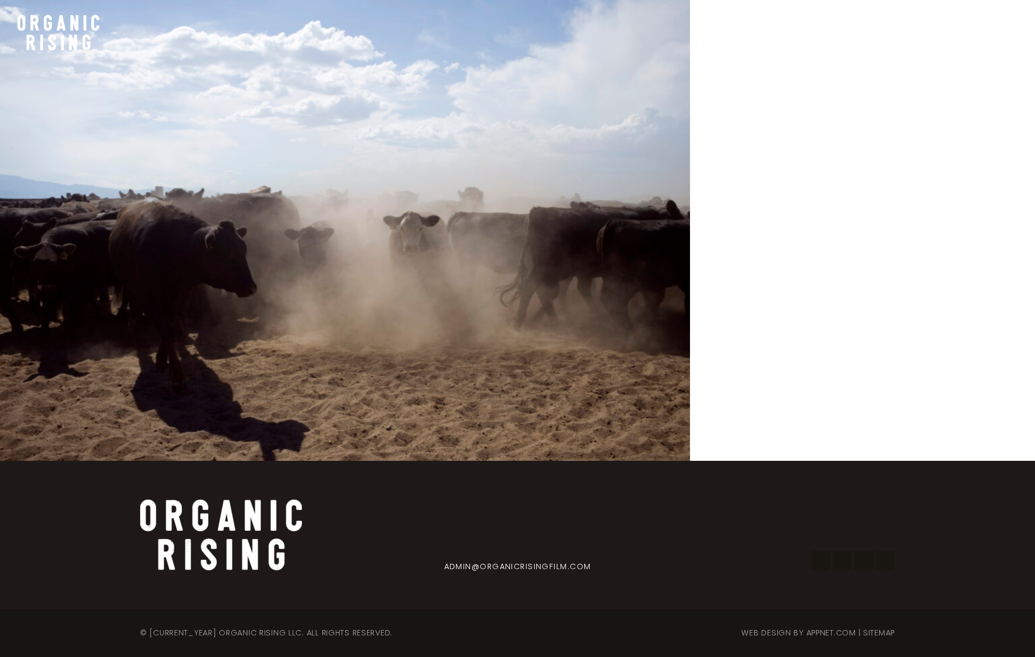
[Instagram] (842, 560)
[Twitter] (863, 560)
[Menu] (1002, 32)
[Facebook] (820, 560)
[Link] (58, 32)
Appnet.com (831, 632)
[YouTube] (885, 560)
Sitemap (879, 632)
